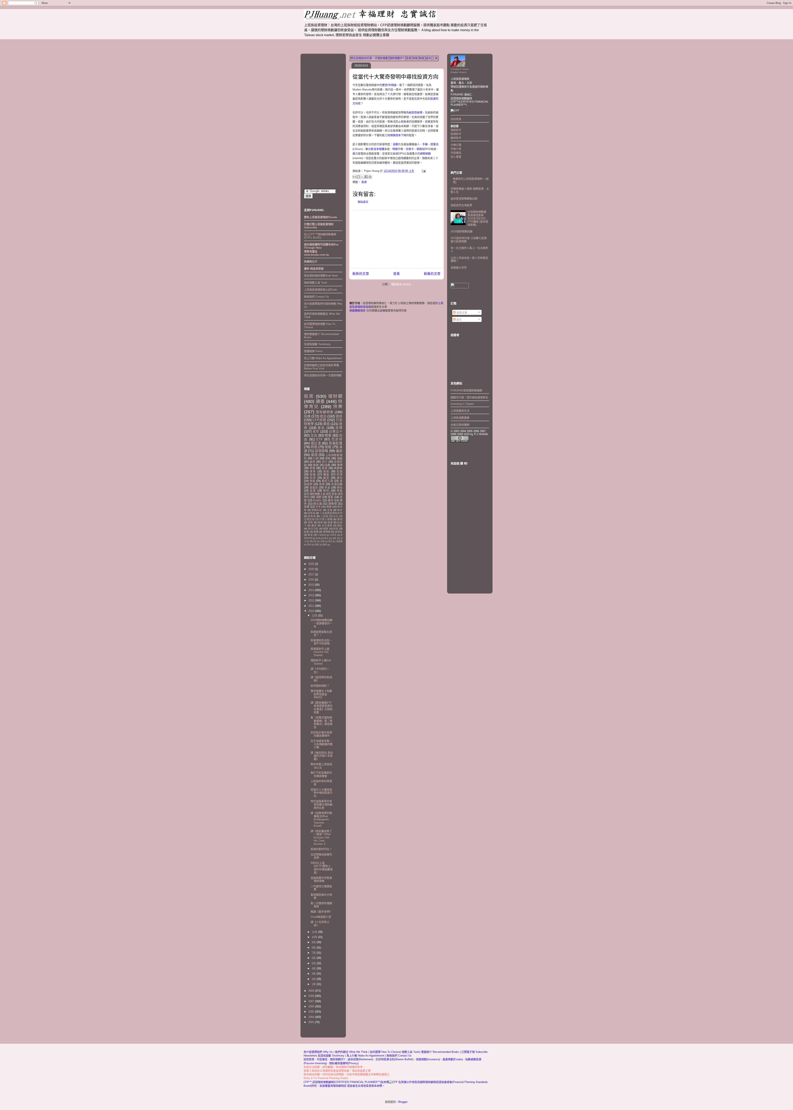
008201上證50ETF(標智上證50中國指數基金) (322, 867)
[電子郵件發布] (423, 170)
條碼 (419, 149)
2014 (311, 590)
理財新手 (456, 130)
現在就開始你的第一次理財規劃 (369, 58)
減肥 (319, 497)
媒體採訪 (316, 510)
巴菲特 (336, 439)
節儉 (339, 519)
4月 (314, 968)
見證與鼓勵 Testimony (317, 344)
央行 (325, 461)
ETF (319, 439)
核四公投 (313, 528)
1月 (314, 984)
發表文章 (461, 312)
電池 (435, 144)
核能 (339, 490)
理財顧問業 (325, 412)
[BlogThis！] (358, 177)
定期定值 (309, 519)
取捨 (335, 528)
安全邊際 (327, 525)
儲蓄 (339, 458)
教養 (328, 435)
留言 (459, 319)
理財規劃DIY (397, 58)
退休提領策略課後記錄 (464, 198)
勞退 (312, 480)
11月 (315, 931)
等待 (309, 545)
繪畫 (306, 531)
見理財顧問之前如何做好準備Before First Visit (321, 367)
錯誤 (320, 522)
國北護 (317, 503)
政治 (323, 416)
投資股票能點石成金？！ (321, 633)
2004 (311, 1017)
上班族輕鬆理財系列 (331, 513)
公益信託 (321, 535)
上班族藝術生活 (460, 410)
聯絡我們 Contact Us (316, 296)
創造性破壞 (415, 112)
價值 (326, 424)
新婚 (313, 474)
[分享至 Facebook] (366, 177)
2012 (311, 600)
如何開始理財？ (320, 685)
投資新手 (456, 133)
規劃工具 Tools (411, 1051)
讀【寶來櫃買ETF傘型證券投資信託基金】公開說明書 (321, 707)
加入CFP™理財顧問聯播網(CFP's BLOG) (320, 236)
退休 (428, 58)
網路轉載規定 (357, 310)
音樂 (306, 506)
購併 (314, 525)
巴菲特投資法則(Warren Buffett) (394, 1059)
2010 (311, 611)
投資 (408, 58)
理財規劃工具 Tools (315, 282)
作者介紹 (456, 148)
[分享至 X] (362, 177)
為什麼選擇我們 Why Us (319, 1051)
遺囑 (328, 506)
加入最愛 (456, 156)
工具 (435, 58)
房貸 (325, 468)
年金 (327, 487)
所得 (313, 477)
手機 (425, 144)
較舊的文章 (432, 273)
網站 (339, 487)
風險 (326, 471)
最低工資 (327, 480)
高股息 (314, 487)
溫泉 (334, 538)
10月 (315, 937)
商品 (330, 541)
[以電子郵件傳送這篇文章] (354, 177)
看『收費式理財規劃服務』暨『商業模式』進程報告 (321, 722)
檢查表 (312, 516)
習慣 (310, 522)
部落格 (311, 513)
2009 (311, 990)
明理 (314, 447)
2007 (311, 1001)
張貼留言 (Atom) (401, 284)
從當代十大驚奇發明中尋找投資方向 (395, 77)
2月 (314, 979)
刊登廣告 (456, 152)
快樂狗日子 (310, 261)
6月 (314, 957)
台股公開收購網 (460, 424)
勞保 (322, 484)
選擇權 (327, 531)
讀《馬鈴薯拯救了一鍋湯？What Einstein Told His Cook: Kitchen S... (321, 837)
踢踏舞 (338, 468)
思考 (318, 506)
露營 (325, 545)
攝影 (339, 525)
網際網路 (425, 153)
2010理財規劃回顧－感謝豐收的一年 (321, 623)
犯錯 (339, 471)
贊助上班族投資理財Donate (320, 217)
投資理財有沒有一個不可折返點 (321, 642)
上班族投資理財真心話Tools (320, 289)
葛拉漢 (316, 443)
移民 (339, 510)
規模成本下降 (398, 135)
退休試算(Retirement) (360, 1059)
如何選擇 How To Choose (385, 1051)
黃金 (310, 534)
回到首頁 (456, 119)
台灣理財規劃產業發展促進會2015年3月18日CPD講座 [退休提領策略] (478, 218)
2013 (311, 595)
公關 (322, 541)
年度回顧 (336, 484)
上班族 (325, 516)
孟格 (329, 510)
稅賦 (421, 58)
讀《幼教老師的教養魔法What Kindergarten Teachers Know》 (321, 819)
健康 (316, 465)
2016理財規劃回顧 (461, 231)
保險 (415, 58)
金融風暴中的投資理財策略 (321, 879)
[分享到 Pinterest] (370, 177)
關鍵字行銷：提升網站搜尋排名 (469, 397)
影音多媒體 (377, 149)
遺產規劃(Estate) (453, 1059)
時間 (395, 149)
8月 (314, 947)
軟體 (315, 531)
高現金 (338, 531)
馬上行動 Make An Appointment (323, 358)
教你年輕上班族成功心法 (321, 766)
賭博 (339, 465)
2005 (311, 1011)
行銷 (316, 458)
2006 (311, 1006)
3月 (314, 973)
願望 (326, 477)
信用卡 (410, 149)
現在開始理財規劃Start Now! (321, 275)
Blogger (402, 1101)
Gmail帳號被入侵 (321, 916)
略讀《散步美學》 (321, 911)
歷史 (326, 538)
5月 (314, 963)
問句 (307, 497)
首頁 (396, 273)
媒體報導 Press (313, 351)
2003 (311, 1022)
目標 (338, 428)
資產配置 (335, 443)
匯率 (313, 471)
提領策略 (321, 451)
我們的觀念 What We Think (351, 1051)
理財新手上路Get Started (321, 662)
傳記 (339, 477)
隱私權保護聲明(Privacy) (344, 1063)
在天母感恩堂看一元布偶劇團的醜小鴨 (321, 744)
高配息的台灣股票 (461, 205)
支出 (314, 435)
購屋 (326, 474)
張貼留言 (363, 201)
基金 (321, 428)
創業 (312, 461)
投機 (307, 416)
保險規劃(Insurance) (428, 1059)
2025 (311, 563)
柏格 (318, 538)
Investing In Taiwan (462, 403)
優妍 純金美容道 (314, 268)
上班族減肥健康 (460, 417)
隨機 (330, 522)
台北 (335, 516)
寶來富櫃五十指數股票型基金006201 (321, 694)
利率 (339, 474)
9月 (314, 942)
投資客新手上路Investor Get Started (320, 652)
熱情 (312, 468)
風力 (355, 153)
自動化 (397, 144)
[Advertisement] (396, 239)
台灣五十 (336, 431)
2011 (311, 605)
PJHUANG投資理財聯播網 (466, 390)
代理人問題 (325, 519)
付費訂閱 (456, 144)
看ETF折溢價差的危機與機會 (321, 774)
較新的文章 (361, 273)
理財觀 (335, 396)
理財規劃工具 (317, 493)
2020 (311, 569)
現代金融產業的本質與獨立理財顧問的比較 (321, 804)
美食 (334, 493)
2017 (311, 574)
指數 (328, 465)
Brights (317, 500)
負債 (313, 490)
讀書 (320, 401)
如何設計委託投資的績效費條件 (321, 734)
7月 (314, 952)
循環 (314, 455)
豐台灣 (313, 541)
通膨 (326, 528)
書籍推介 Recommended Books (440, 1051)
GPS (401, 153)
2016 (311, 579)
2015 (311, 584)
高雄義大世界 (459, 267)
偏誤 (339, 451)
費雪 (317, 545)
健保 (330, 500)
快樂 (337, 406)
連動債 (332, 503)
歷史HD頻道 (389, 85)
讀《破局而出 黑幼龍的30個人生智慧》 (322, 756)
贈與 (326, 490)
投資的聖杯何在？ (321, 849)
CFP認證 (319, 420)
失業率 (333, 535)
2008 (311, 995)
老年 (316, 431)
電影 (330, 497)
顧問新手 (456, 137)
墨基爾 (339, 541)
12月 (315, 615)
